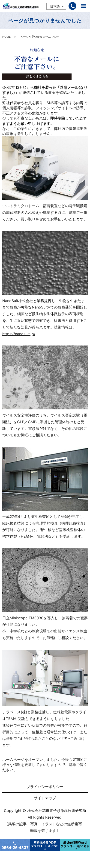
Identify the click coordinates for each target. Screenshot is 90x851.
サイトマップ (45, 798)
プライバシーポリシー (45, 786)
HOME (6, 36)
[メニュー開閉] (83, 6)
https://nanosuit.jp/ (18, 333)
